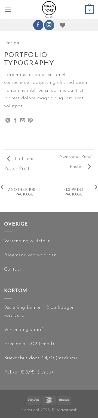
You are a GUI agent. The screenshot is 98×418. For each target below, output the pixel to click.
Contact (12, 269)
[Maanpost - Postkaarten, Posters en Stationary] (49, 9)
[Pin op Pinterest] (30, 120)
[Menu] (7, 9)
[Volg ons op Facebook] (38, 25)
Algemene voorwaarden (30, 255)
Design (11, 43)
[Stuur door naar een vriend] (22, 120)
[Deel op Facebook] (15, 120)
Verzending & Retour (27, 241)
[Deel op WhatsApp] (7, 120)
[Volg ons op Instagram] (49, 25)
